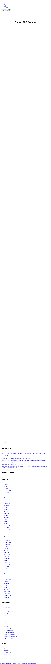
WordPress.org (7, 654)
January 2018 (7, 577)
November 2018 (7, 562)
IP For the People (7, 628)
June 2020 (6, 548)
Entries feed (6, 650)
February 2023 (7, 525)
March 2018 (6, 575)
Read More (39, 109)
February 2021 (7, 540)
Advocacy (6, 626)
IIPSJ (5, 618)
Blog (5, 622)
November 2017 (7, 579)
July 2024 (6, 507)
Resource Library (12, 663)
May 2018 (6, 570)
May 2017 (6, 587)
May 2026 (6, 486)
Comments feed (7, 652)
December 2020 (7, 542)
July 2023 (6, 519)
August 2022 (6, 527)
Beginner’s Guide (4, 663)
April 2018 (6, 573)
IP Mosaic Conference (8, 630)
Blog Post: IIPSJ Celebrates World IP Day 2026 (12, 464)
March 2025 (6, 499)
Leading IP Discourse (8, 638)
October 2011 (7, 597)
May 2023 (6, 521)
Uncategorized (7, 607)
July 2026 (6, 484)
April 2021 (6, 536)
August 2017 (6, 583)
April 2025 (6, 497)
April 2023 (6, 523)
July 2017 (6, 585)
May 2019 (6, 560)
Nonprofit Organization (9, 611)
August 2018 (6, 566)
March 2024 (6, 513)
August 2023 (6, 517)
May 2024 (6, 509)
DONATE (34, 663)
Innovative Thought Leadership (10, 636)
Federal (5, 609)
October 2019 (7, 558)
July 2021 (6, 531)
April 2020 (6, 550)
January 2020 (7, 556)
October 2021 (7, 529)
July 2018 (6, 568)
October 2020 (7, 544)
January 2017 (7, 591)
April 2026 (6, 488)
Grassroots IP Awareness (9, 634)
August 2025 (6, 492)
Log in (5, 648)
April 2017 (6, 589)
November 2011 (7, 595)
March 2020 (6, 552)
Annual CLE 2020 (10, 70)
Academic (6, 613)
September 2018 (7, 564)
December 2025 (7, 490)
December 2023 (7, 515)
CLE (5, 615)
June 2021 (6, 534)
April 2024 (6, 511)
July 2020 (6, 546)
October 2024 (7, 503)
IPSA (5, 620)
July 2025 (6, 494)
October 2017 (7, 581)
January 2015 (7, 593)
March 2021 (6, 538)
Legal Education (28, 663)
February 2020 (7, 554)
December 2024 (7, 501)
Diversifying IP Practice (9, 632)
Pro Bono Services (20, 663)
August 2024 (6, 505)
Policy (5, 624)
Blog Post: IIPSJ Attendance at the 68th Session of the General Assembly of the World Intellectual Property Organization (23, 454)
